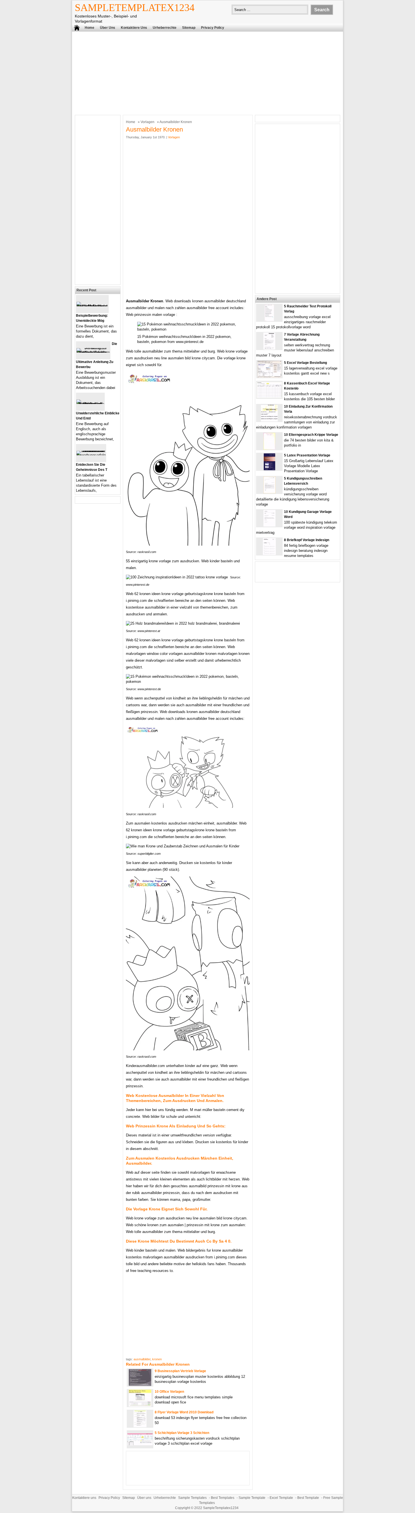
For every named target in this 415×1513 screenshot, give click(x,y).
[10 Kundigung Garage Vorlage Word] (269, 525)
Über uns (107, 28)
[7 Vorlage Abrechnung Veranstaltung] (269, 348)
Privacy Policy (212, 28)
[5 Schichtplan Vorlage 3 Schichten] (140, 1444)
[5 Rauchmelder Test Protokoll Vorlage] (269, 320)
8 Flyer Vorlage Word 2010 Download (184, 1412)
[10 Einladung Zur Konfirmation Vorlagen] (269, 420)
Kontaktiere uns (134, 28)
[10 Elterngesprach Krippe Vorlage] (269, 448)
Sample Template (252, 1498)
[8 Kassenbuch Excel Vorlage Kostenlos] (269, 397)
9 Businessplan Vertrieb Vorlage (180, 1371)
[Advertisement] (207, 72)
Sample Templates (192, 1498)
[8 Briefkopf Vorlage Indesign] (269, 554)
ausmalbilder (142, 1359)
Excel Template (281, 1498)
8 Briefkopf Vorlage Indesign (306, 540)
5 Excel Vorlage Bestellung (305, 363)
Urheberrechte (164, 28)
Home (89, 28)
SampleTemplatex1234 (135, 7)
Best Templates (222, 1498)
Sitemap (188, 28)
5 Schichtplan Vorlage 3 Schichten (182, 1433)
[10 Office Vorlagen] (140, 1405)
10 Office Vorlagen (169, 1392)
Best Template (308, 1498)
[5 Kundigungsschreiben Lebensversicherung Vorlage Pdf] (269, 492)
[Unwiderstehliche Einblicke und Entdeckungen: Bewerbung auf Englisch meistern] (90, 404)
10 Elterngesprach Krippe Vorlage (311, 435)
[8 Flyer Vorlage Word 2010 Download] (140, 1426)
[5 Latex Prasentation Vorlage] (269, 469)
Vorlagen (147, 122)
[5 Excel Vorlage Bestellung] (269, 376)
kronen (157, 1359)
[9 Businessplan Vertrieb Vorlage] (140, 1385)
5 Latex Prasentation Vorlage (307, 455)
